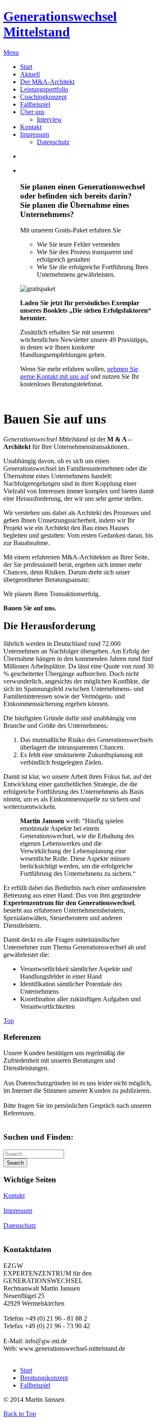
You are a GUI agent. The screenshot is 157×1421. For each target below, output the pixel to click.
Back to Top (19, 1413)
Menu (11, 52)
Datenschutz (19, 1225)
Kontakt (14, 1195)
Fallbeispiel (35, 1385)
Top (8, 1020)
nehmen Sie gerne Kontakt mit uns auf (79, 372)
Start (26, 1370)
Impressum (17, 1210)
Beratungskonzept (44, 1377)
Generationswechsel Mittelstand (60, 24)
